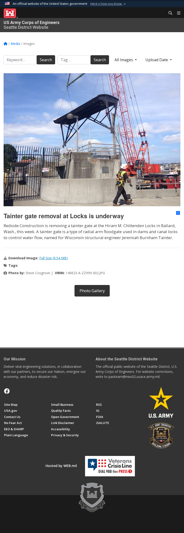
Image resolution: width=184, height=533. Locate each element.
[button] (108, 3)
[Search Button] (168, 13)
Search (46, 59)
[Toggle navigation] (176, 13)
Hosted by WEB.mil (61, 465)
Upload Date (157, 59)
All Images (124, 59)
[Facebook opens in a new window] (7, 391)
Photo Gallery (92, 290)
